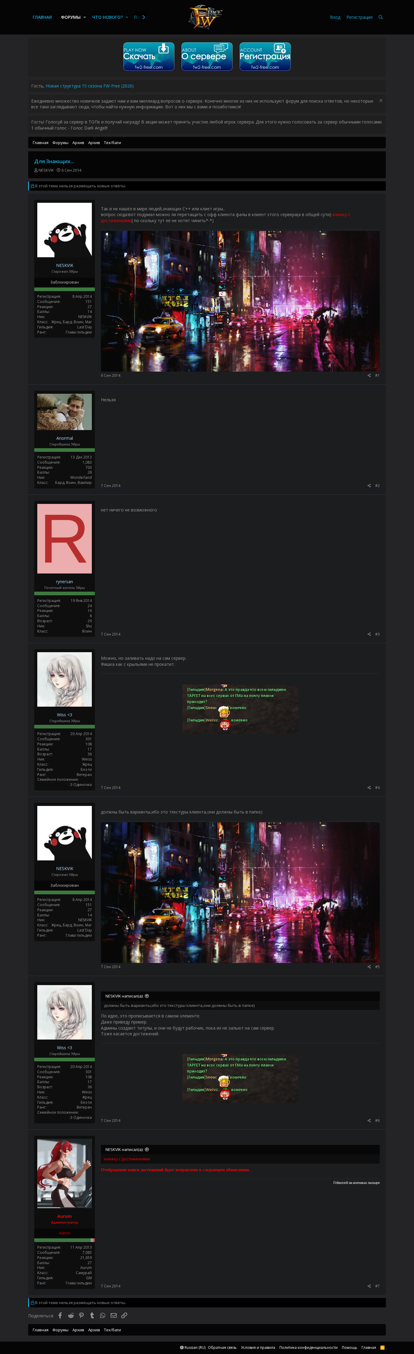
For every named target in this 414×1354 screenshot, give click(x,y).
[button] (85, 17)
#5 (377, 966)
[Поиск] (381, 17)
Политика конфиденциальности (308, 1347)
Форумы (71, 17)
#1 (377, 375)
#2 (377, 485)
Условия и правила (258, 1347)
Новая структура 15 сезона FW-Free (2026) (90, 86)
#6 (377, 1120)
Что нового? (107, 17)
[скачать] (149, 71)
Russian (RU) (194, 1347)
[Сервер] (207, 71)
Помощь (349, 1347)
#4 (377, 787)
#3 (377, 634)
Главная (42, 17)
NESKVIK (46, 170)
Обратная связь (222, 1347)
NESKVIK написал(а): (124, 996)
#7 (377, 1286)
